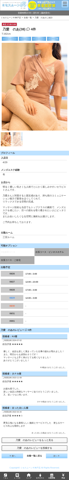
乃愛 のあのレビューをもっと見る (34, 440)
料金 (63, 478)
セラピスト (40, 478)
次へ (55, 456)
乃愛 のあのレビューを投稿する (34, 448)
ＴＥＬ (5, 478)
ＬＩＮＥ (17, 478)
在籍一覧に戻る (34, 455)
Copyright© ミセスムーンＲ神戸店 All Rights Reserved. (35, 468)
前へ (14, 456)
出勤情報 (51, 478)
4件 (33, 29)
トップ (28, 478)
